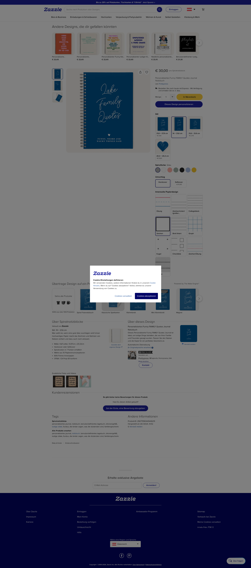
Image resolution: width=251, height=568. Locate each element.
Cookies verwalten (123, 296)
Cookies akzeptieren (146, 296)
